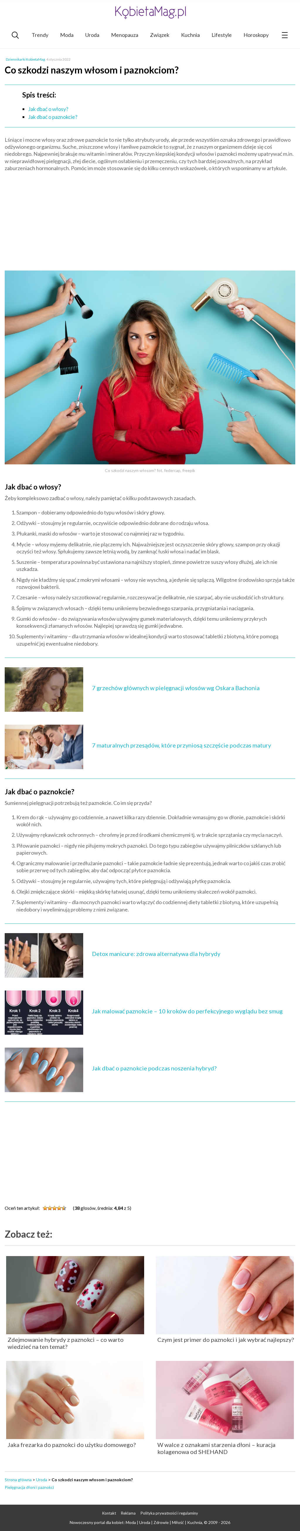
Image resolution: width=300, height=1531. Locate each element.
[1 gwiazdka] (45, 1208)
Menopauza (124, 35)
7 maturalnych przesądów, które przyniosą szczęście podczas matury (181, 745)
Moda (67, 35)
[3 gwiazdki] (54, 1208)
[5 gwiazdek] (64, 1208)
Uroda (92, 35)
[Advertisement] (150, 218)
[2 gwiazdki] (49, 1208)
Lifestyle (222, 35)
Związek (159, 35)
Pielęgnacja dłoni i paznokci (29, 1487)
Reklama (128, 1513)
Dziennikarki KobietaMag (25, 59)
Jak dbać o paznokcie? (52, 117)
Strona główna (18, 1479)
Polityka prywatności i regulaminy (169, 1513)
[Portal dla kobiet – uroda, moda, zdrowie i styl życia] (150, 12)
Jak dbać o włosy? (48, 109)
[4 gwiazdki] (59, 1208)
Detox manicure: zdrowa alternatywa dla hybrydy (156, 953)
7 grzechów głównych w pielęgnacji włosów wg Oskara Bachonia (176, 687)
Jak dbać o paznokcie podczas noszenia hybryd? (154, 1068)
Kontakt (109, 1513)
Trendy (40, 35)
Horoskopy (256, 35)
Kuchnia (190, 35)
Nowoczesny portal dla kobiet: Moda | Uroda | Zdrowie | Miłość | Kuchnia (136, 1522)
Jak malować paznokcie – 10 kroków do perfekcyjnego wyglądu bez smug (187, 1011)
